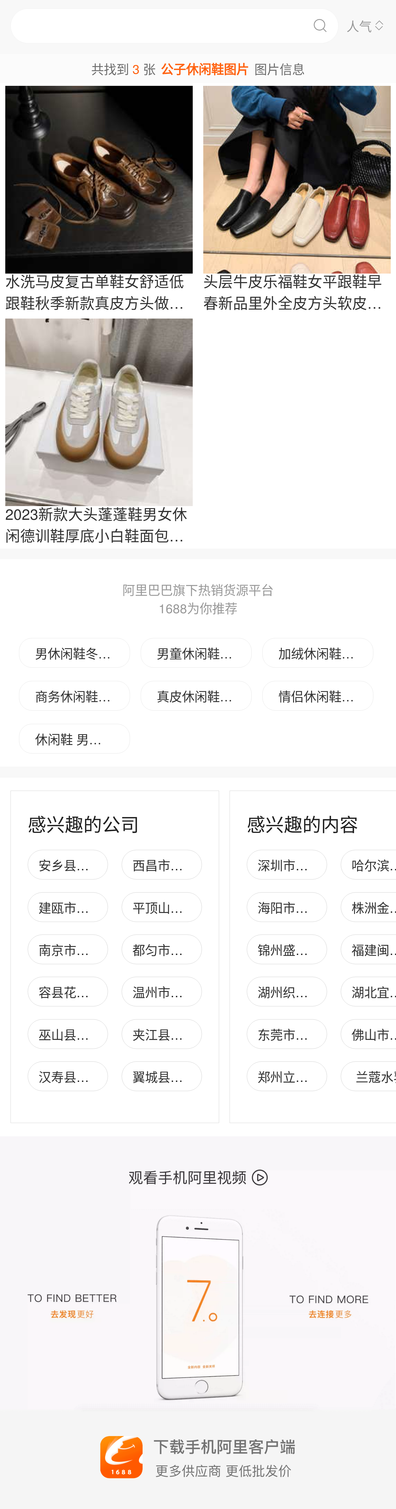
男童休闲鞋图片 (201, 653)
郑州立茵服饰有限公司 (321, 1076)
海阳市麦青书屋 (302, 907)
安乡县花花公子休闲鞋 (101, 865)
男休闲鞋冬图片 (79, 653)
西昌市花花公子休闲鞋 (195, 865)
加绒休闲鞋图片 (322, 653)
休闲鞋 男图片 (74, 739)
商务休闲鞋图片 (79, 696)
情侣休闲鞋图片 (322, 696)
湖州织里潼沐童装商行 (321, 992)
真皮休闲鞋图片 (201, 696)
